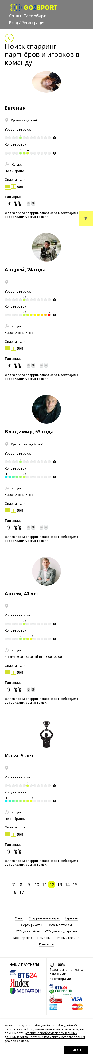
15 (74, 884)
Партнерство (22, 938)
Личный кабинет (68, 938)
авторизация (15, 217)
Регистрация (33, 22)
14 (67, 884)
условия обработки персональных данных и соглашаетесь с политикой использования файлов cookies (45, 1037)
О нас (19, 918)
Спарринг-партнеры (44, 918)
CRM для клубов (28, 931)
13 (59, 884)
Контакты (46, 944)
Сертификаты (31, 925)
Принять (76, 1050)
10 (36, 884)
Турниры (71, 918)
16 (13, 892)
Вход (13, 22)
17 (21, 892)
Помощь (43, 938)
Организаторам (59, 925)
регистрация (37, 217)
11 (44, 884)
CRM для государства (61, 931)
